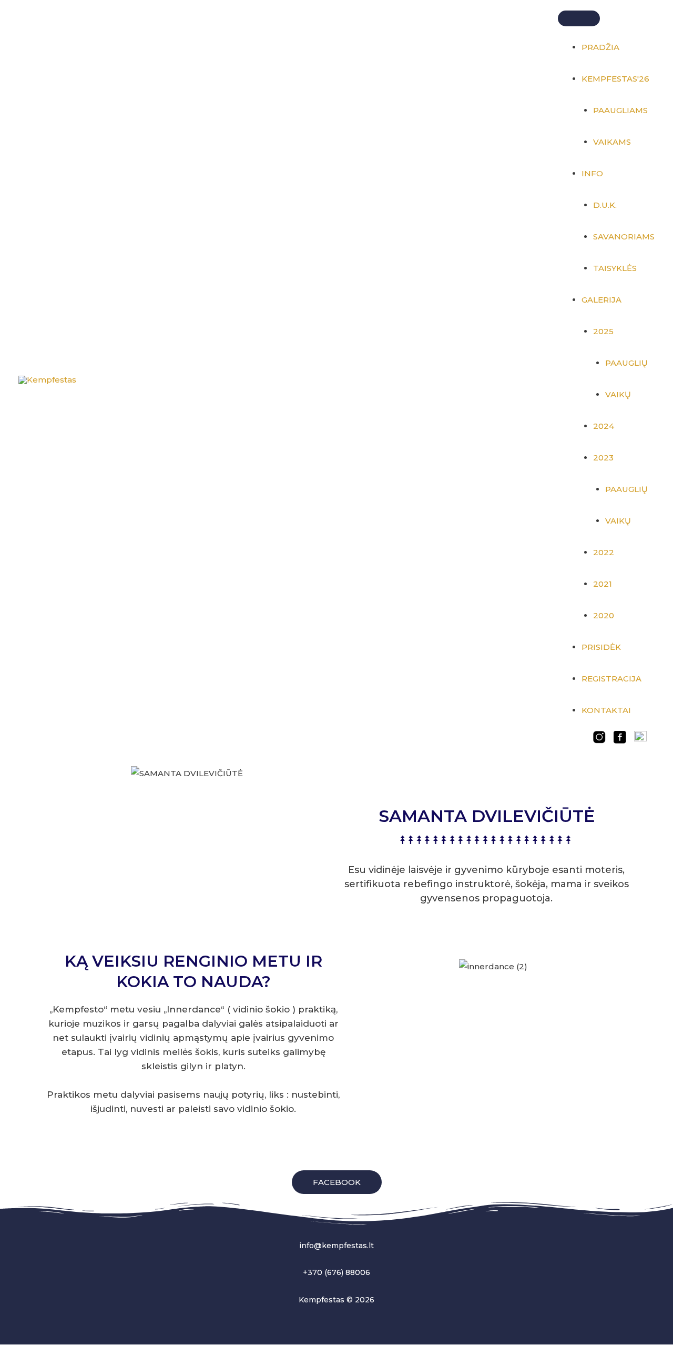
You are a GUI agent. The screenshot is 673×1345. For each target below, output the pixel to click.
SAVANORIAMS (624, 237)
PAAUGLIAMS (620, 110)
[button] (337, 1182)
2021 (602, 584)
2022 (603, 552)
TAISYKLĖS (615, 268)
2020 (603, 615)
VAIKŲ (618, 394)
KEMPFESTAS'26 (615, 79)
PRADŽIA (600, 47)
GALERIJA (601, 300)
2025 (603, 331)
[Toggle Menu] (579, 18)
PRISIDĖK (601, 647)
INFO (592, 173)
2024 (603, 426)
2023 (603, 458)
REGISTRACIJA (611, 679)
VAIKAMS (612, 142)
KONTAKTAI (606, 710)
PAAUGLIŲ (626, 363)
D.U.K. (605, 205)
